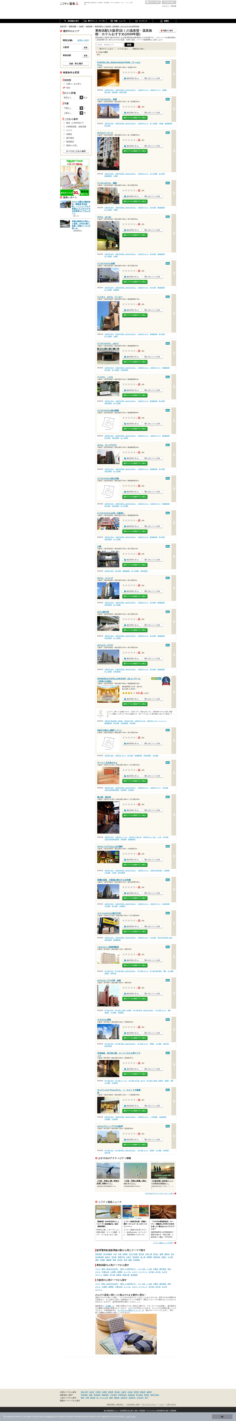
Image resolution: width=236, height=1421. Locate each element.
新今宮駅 (107, 126)
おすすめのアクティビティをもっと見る (159, 1193)
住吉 (172, 1254)
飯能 (111, 1398)
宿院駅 (106, 973)
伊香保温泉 (122, 1395)
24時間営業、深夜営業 (76, 127)
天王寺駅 (165, 788)
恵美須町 (98, 1254)
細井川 (107, 1257)
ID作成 (173, 6)
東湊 (114, 1260)
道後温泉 (131, 1395)
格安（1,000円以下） (128, 1269)
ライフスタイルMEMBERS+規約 (158, 1410)
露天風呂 (162, 1269)
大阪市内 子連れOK (135, 837)
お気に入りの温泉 (153, 2)
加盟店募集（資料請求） (115, 1404)
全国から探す (83, 40)
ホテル (97, 1272)
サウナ (97, 1269)
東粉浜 (167, 1254)
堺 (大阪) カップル (121, 1081)
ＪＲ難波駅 (153, 1117)
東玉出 (155, 1254)
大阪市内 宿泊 (109, 90)
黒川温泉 (139, 1395)
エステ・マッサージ (139, 1272)
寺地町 (102, 1260)
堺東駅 (152, 1044)
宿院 (97, 1260)
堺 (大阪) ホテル (143, 971)
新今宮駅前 (107, 1254)
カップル (127, 1272)
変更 (85, 48)
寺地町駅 (121, 1012)
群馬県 (110, 1392)
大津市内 (140, 1398)
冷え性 (164, 1272)
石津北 (120, 1260)
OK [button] (222, 1417)
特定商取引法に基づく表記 (129, 1410)
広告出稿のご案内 (133, 1404)
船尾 (130, 1260)
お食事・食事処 (117, 1272)
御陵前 (108, 1260)
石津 (125, 1260)
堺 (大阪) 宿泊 (109, 971)
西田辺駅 (115, 92)
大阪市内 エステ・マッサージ (156, 721)
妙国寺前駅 (108, 1046)
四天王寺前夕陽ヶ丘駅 (164, 938)
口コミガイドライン (149, 1404)
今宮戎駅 (132, 723)
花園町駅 (116, 290)
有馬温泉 (97, 1395)
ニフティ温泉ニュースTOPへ (163, 1243)
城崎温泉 (105, 1395)
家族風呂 (70, 142)
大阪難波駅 (162, 1117)
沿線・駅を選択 (76, 63)
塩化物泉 (134, 1275)
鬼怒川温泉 (154, 1395)
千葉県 (98, 1392)
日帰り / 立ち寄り (73, 84)
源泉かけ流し (72, 145)
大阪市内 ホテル (143, 90)
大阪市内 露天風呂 (156, 870)
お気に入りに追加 (153, 78)
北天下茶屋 (133, 1254)
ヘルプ (161, 1404)
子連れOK (105, 1272)
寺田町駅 (131, 790)
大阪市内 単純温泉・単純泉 (113, 721)
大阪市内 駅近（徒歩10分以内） (125, 90)
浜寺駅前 (136, 1260)
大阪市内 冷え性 (140, 721)
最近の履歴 (169, 2)
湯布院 (146, 1395)
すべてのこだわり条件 (76, 151)
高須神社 (135, 1257)
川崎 (87, 1398)
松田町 (125, 1254)
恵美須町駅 (124, 370)
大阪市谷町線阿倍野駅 (111, 790)
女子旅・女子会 (155, 1272)
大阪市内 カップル (121, 837)
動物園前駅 (168, 123)
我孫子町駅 (123, 92)
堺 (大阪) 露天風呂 (156, 971)
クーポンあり (123, 49)
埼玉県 (91, 1392)
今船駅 (161, 123)
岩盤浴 (118, 1275)
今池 (115, 1254)
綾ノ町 (143, 1257)
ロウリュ (98, 1275)
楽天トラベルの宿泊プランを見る (135, 118)
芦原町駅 (115, 1119)
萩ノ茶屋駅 (153, 123)
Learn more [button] (131, 1416)
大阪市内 (123, 1398)
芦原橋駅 (107, 1119)
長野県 (136, 1392)
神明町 (149, 1257)
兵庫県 (104, 1392)
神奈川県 (84, 1392)
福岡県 (149, 1392)
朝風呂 (106, 1275)
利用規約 (142, 1410)
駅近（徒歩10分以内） (110, 1269)
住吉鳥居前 (99, 1257)
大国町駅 (167, 870)
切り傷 (112, 1275)
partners (49, 1416)
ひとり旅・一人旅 (145, 1269)
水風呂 (155, 1269)
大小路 (170, 1257)
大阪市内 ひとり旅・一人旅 (152, 837)
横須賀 (92, 1398)
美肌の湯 (126, 1275)
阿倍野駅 (124, 790)
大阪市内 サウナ (155, 90)
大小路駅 (171, 971)
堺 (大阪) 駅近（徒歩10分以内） (125, 971)
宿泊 (169, 1269)
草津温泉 (84, 1395)
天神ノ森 (148, 1254)
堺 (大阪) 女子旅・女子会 (137, 1081)
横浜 (82, 1398)
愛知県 (142, 1392)
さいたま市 (104, 1398)
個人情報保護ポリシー (111, 1410)
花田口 (164, 1257)
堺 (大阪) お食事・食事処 (123, 1010)
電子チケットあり (106, 49)
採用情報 (173, 1410)
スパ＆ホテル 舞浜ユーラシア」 (130, 1310)
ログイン (165, 6)
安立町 (114, 1257)
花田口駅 (113, 973)
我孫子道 (121, 1257)
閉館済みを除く (139, 49)
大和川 (128, 1257)
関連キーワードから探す (70, 1401)
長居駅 (164, 90)
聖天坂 (141, 1254)
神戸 (146, 1398)
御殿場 (116, 1398)
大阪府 (123, 1392)
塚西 (161, 1254)
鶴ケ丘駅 (107, 92)
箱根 (90, 1395)
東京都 (117, 1392)
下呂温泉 (113, 1395)
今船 (119, 1254)
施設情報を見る (132, 78)
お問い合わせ (171, 1404)
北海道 (130, 1392)
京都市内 (132, 1398)
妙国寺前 (156, 1257)
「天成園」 (108, 1306)
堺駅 (164, 971)
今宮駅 (114, 873)
